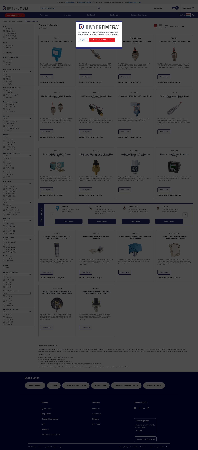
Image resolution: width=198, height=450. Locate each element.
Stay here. (83, 40)
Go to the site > (102, 40)
